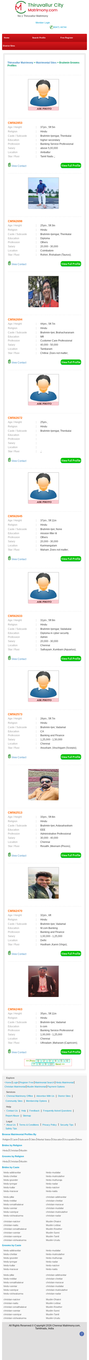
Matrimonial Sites (46, 62)
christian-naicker (12, 1221)
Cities (33, 1139)
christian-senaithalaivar (15, 1229)
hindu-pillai (9, 1197)
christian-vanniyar (13, 1236)
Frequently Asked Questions (57, 1110)
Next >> (60, 1064)
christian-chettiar (54, 1200)
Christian (14, 1150)
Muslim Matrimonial (36, 1086)
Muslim (23, 1150)
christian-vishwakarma (15, 1240)
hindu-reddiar (10, 1200)
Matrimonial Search (44, 1082)
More (79, 1139)
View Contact (18, 166)
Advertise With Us (45, 1096)
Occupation (69, 1139)
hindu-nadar (52, 1183)
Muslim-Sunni (52, 1232)
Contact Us (12, 1110)
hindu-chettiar (10, 1176)
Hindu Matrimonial (64, 1082)
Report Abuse (12, 1115)
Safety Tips (11, 1128)
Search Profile (39, 38)
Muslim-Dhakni (53, 1221)
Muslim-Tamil (52, 1236)
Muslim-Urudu (53, 1240)
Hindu (5, 1150)
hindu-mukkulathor (55, 1176)
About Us (11, 1125)
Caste (15, 1139)
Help (23, 1110)
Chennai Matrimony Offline (19, 1096)
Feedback (34, 1110)
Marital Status (44, 1139)
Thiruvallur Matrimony (20, 62)
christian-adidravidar (56, 1197)
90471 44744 (59, 27)
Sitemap (27, 1115)
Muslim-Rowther (54, 1229)
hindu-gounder (11, 1180)
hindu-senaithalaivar (14, 1204)
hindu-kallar (9, 1187)
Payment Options (56, 1086)
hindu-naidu (52, 1191)
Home (6, 38)
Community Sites (14, 1101)
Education (57, 1139)
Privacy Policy (49, 1125)
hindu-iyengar (10, 1183)
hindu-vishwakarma (13, 1215)
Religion (6, 1139)
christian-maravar (55, 1204)
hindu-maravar (11, 1191)
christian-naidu (11, 1225)
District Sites (9, 46)
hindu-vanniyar (11, 1212)
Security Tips (66, 1125)
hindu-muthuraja (54, 1180)
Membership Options (36, 1101)
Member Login (43, 22)
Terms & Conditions (29, 1125)
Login (15, 1082)
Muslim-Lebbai (53, 1225)
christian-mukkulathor (57, 1212)
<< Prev (30, 1060)
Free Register (66, 38)
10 (51, 1064)
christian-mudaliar (55, 1208)
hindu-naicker (53, 1187)
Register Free (27, 1082)
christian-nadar (53, 1215)
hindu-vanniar (10, 1208)
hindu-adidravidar (12, 1172)
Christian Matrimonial (15, 1086)
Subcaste (24, 1139)
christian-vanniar (12, 1232)
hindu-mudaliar (53, 1172)
